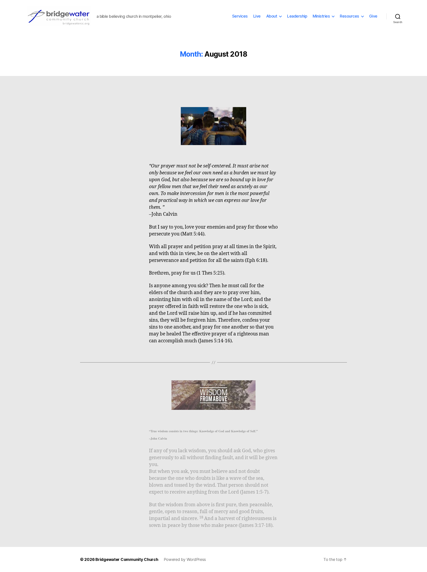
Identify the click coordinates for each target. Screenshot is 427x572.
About (271, 16)
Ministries (321, 16)
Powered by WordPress (185, 559)
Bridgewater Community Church (126, 559)
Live (257, 16)
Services (240, 16)
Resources (349, 16)
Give (373, 16)
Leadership (297, 16)
